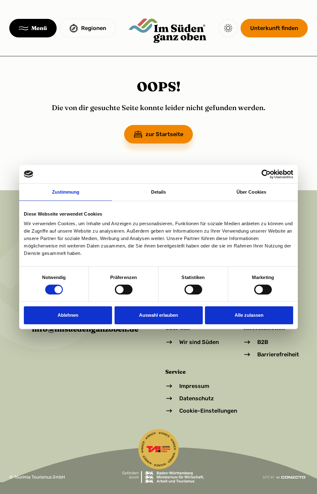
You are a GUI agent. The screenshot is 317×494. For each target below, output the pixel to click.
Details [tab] (158, 192)
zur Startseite (164, 134)
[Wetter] (228, 28)
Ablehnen (68, 315)
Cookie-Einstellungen (208, 410)
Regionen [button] (93, 28)
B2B (262, 342)
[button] (33, 28)
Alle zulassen (249, 315)
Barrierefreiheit (278, 354)
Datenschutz (196, 398)
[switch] (123, 289)
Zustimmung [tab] (66, 192)
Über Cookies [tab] (251, 192)
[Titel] (167, 28)
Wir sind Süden (199, 342)
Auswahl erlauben (158, 315)
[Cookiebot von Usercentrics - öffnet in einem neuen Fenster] (266, 174)
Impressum (194, 386)
